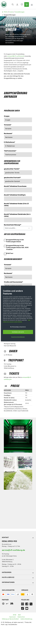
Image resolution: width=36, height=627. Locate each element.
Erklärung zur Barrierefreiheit (10, 619)
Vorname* (7, 125)
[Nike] (7, 603)
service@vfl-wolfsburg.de (13, 550)
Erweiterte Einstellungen (18, 336)
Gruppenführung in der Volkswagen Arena (15, 240)
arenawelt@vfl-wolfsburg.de (15, 56)
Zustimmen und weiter (18, 332)
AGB (19, 615)
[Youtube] (26, 609)
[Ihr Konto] (17, 4)
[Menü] (31, 4)
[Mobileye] (11, 603)
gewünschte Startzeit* (12, 177)
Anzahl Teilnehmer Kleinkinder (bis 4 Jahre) (17, 215)
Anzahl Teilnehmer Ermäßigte (15, 195)
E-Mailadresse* (9, 142)
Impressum (12, 617)
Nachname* (8, 133)
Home (5, 12)
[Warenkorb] (26, 4)
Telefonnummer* (10, 151)
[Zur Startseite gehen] (4, 4)
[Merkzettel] (22, 4)
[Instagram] (22, 604)
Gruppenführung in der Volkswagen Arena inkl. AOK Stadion (17, 247)
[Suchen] (12, 4)
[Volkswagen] (3, 603)
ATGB (14, 615)
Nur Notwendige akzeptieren (18, 326)
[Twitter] (31, 604)
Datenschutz (21, 617)
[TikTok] (22, 609)
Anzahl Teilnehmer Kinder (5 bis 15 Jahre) (16, 204)
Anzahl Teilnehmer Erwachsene (15, 186)
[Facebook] (26, 604)
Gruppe (6, 116)
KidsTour (9, 253)
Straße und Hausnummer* (13, 282)
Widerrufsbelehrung (26, 619)
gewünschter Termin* (12, 169)
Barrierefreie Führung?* (12, 225)
